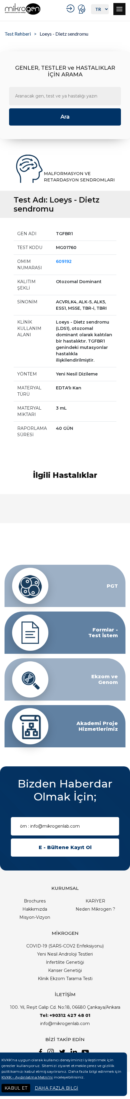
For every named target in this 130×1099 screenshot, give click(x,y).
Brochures (35, 901)
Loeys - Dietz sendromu (64, 34)
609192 (64, 261)
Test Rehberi (18, 34)
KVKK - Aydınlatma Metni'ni (27, 1077)
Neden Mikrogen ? (95, 909)
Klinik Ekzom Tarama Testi (65, 978)
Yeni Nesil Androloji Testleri (65, 954)
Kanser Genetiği (65, 970)
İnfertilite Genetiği (65, 962)
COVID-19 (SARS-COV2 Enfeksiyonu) (65, 946)
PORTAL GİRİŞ (82, 9)
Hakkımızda (34, 909)
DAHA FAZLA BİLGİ (56, 1088)
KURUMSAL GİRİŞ (71, 8)
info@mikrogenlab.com (65, 1023)
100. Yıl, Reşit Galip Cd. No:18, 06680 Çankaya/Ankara (65, 1007)
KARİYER (95, 901)
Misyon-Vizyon (34, 917)
